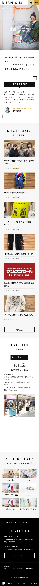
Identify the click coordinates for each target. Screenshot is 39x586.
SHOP (18, 583)
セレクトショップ (12, 8)
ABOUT (10, 583)
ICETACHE (30, 569)
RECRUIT (34, 583)
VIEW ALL (19, 330)
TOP (3, 8)
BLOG (25, 583)
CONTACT (19, 555)
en (14, 569)
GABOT (20, 569)
